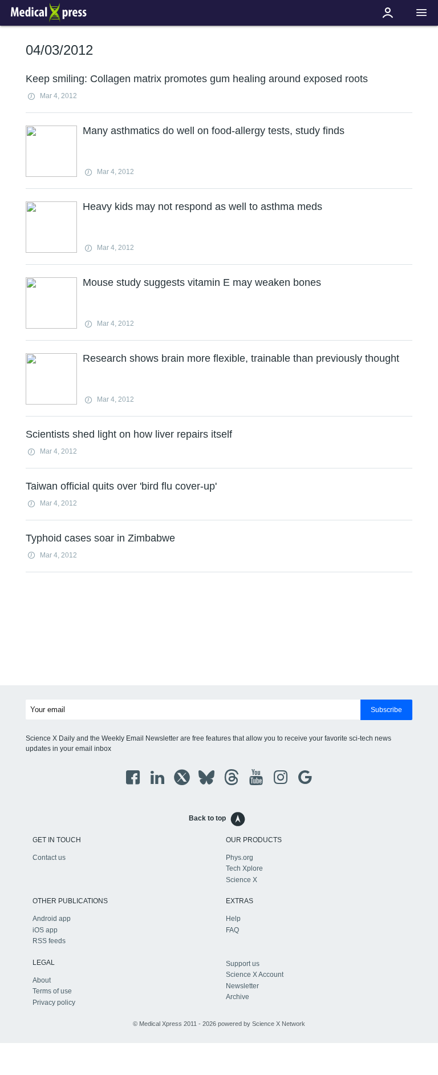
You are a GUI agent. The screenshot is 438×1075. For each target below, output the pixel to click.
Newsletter (242, 986)
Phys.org (239, 858)
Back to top (207, 818)
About (42, 980)
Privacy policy (54, 1003)
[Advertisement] (219, 631)
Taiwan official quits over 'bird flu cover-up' (121, 486)
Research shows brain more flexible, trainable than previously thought (241, 358)
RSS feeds (49, 941)
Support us (242, 964)
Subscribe (386, 710)
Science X (241, 880)
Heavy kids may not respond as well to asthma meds (202, 206)
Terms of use (52, 991)
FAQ (232, 930)
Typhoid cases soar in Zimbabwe (100, 538)
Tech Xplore (244, 868)
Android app (52, 919)
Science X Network (278, 1023)
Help (233, 919)
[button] (421, 13)
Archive (237, 997)
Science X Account (254, 975)
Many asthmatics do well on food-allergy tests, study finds (213, 130)
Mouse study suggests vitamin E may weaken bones (202, 282)
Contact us (49, 858)
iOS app (45, 930)
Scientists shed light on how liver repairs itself (129, 434)
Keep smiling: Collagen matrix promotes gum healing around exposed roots (197, 78)
